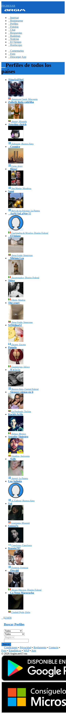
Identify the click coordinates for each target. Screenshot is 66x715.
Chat (11, 29)
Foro (11, 53)
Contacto (53, 647)
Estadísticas (15, 650)
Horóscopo (15, 45)
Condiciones (10, 647)
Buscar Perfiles (14, 624)
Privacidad (25, 647)
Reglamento (40, 647)
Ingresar (13, 17)
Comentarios (16, 50)
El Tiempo (14, 42)
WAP (26, 650)
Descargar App (17, 56)
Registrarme (15, 20)
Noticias (13, 39)
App (33, 650)
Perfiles (13, 23)
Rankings (14, 35)
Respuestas (15, 32)
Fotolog (13, 26)
